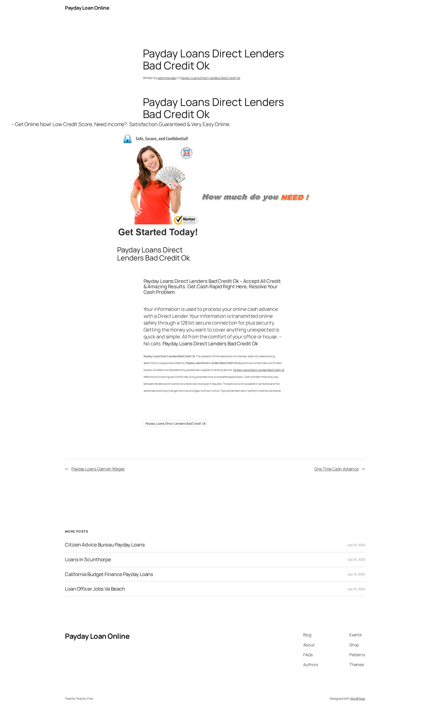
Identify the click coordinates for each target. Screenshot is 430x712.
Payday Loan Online (87, 7)
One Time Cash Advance (336, 468)
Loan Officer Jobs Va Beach (95, 589)
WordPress (357, 698)
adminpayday (167, 78)
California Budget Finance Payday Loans (109, 574)
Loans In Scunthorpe (88, 559)
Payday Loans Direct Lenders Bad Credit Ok (210, 78)
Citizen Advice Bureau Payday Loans (105, 545)
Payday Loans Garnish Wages (98, 468)
